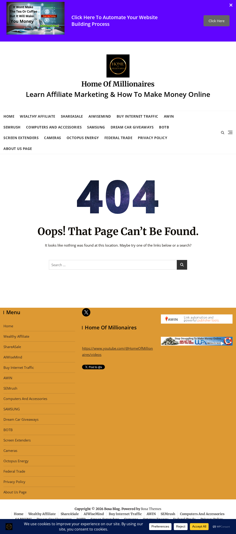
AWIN (169, 116)
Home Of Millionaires (118, 84)
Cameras (52, 137)
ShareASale (72, 116)
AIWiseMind (99, 116)
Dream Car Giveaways (132, 127)
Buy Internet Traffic (137, 116)
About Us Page (17, 148)
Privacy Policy (152, 137)
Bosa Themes (151, 509)
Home (8, 116)
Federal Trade (118, 137)
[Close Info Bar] (231, 5)
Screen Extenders (20, 137)
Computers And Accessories (54, 127)
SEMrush (12, 127)
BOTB (164, 127)
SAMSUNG (96, 127)
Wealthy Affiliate (37, 116)
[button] (217, 20)
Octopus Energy (83, 137)
